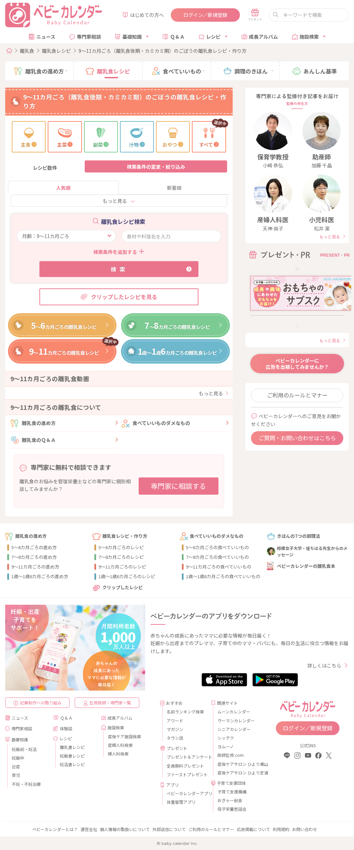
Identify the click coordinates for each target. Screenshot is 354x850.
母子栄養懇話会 (231, 809)
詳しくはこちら (324, 665)
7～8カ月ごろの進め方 (34, 557)
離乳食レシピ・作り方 (124, 536)
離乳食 (27, 50)
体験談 (66, 728)
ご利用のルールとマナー (297, 395)
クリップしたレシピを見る (124, 297)
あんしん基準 (320, 71)
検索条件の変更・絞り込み (156, 166)
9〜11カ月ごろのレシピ (122, 566)
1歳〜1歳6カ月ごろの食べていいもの (223, 576)
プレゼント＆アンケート (186, 757)
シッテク (225, 738)
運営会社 (89, 829)
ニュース (45, 36)
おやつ (169, 144)
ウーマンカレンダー (236, 720)
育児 (16, 775)
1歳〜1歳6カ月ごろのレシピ (127, 576)
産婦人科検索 (120, 745)
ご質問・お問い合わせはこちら (297, 438)
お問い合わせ (304, 829)
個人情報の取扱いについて (125, 829)
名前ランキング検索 (185, 711)
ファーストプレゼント (186, 774)
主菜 (62, 144)
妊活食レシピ (72, 764)
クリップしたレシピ (122, 587)
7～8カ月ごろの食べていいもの (217, 557)
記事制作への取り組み (41, 702)
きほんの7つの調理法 (298, 536)
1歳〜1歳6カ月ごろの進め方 (39, 576)
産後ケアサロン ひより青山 (237, 764)
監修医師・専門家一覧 (110, 702)
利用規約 (281, 829)
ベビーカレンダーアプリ (186, 793)
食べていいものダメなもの (161, 422)
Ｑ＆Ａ (177, 36)
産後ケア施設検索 (124, 736)
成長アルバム (263, 36)
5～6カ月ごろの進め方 (34, 547)
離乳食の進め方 (39, 422)
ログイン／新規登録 (205, 14)
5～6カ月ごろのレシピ (121, 547)
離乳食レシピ (56, 50)
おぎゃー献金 (229, 800)
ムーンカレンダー (233, 711)
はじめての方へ (147, 14)
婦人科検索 (118, 754)
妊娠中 (18, 758)
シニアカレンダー (234, 729)
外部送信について (169, 829)
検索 (120, 269)
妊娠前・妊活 (24, 749)
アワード (175, 720)
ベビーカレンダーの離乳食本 (306, 566)
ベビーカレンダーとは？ (55, 829)
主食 (25, 144)
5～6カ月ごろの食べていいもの (217, 547)
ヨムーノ (225, 746)
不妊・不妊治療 (26, 784)
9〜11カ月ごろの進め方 (35, 566)
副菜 (98, 144)
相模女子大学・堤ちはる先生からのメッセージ (312, 551)
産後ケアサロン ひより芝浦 (237, 772)
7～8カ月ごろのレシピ (121, 557)
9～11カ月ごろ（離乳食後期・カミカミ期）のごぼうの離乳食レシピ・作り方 (162, 50)
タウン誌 (175, 738)
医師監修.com (230, 755)
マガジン (175, 729)
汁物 (134, 144)
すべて (206, 144)
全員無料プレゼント (185, 766)
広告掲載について (253, 829)
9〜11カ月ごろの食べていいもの (218, 566)
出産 (16, 766)
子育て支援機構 (231, 791)
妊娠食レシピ (72, 756)
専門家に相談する (178, 486)
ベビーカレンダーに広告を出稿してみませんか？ (297, 363)
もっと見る (115, 200)
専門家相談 (89, 36)
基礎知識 (132, 36)
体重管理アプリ (181, 802)
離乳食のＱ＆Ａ (39, 439)
